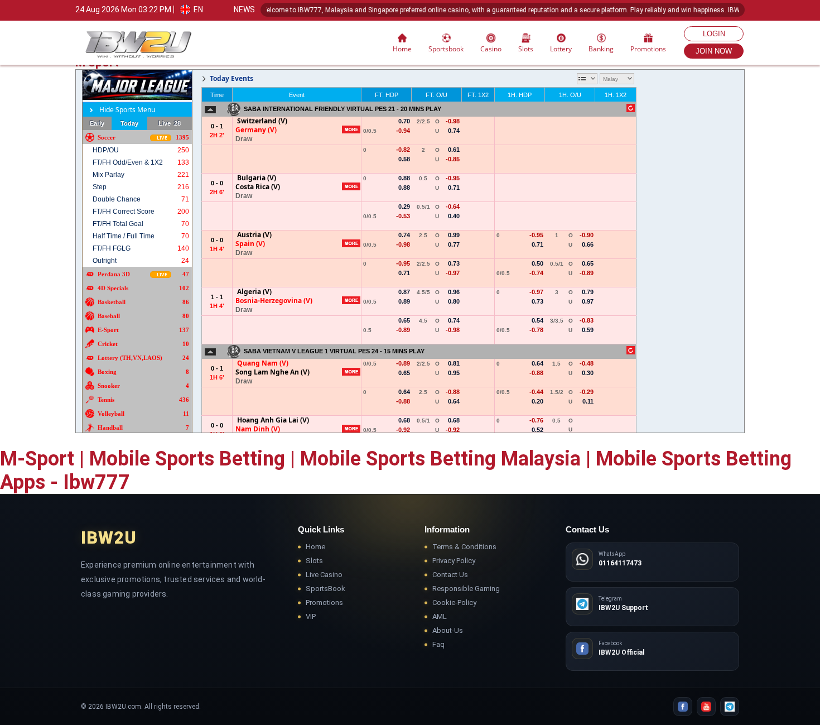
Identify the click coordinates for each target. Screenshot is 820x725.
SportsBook (325, 588)
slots (525, 49)
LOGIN (714, 34)
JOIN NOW (714, 51)
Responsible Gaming (466, 588)
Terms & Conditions (464, 546)
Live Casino (324, 574)
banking (601, 49)
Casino (490, 49)
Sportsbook (446, 49)
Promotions (648, 49)
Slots (314, 560)
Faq (438, 644)
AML (439, 616)
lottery (561, 49)
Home (402, 49)
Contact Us (450, 574)
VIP (311, 616)
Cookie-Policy (454, 602)
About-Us (447, 630)
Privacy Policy (453, 560)
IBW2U (109, 537)
